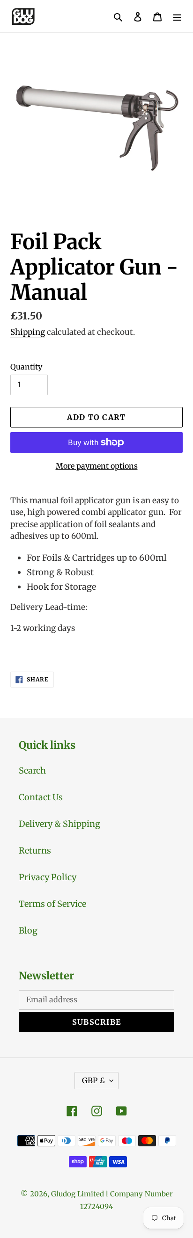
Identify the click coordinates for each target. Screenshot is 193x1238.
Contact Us (41, 797)
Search (32, 770)
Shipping (27, 332)
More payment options (97, 466)
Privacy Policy (47, 877)
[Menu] (177, 16)
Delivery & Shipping (59, 823)
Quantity (26, 366)
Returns (35, 850)
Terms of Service (52, 903)
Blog (28, 930)
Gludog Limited (77, 1193)
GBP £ (93, 1080)
